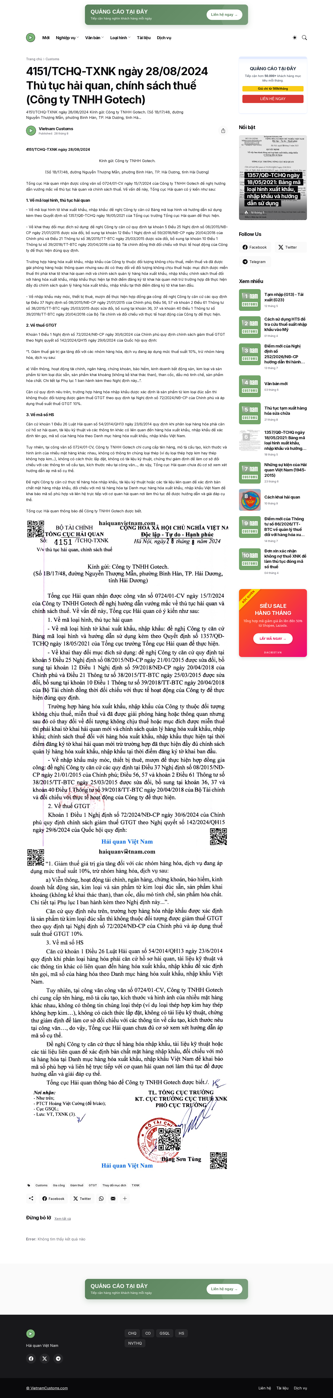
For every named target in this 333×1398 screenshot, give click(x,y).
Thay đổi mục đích (114, 1185)
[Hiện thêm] (125, 1199)
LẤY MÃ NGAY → (273, 638)
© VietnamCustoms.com (47, 1388)
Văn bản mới (275, 383)
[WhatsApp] (101, 1199)
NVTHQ (135, 1343)
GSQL (165, 1333)
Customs (52, 59)
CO (148, 1333)
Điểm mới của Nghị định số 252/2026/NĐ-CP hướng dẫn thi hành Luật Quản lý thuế (282, 354)
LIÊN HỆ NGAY (273, 99)
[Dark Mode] (292, 37)
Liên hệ (264, 1388)
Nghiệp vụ (65, 37)
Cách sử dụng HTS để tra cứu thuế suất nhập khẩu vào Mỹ (285, 324)
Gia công (59, 1185)
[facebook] (31, 1359)
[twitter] (45, 1359)
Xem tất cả (63, 1219)
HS (181, 1333)
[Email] (113, 1199)
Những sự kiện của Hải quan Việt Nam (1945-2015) (285, 470)
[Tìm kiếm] (302, 37)
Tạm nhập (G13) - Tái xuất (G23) (284, 297)
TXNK (136, 1185)
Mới (46, 37)
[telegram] (58, 1359)
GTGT (93, 1185)
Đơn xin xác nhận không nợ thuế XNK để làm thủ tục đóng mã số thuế (285, 559)
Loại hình (118, 37)
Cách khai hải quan (282, 497)
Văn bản (92, 37)
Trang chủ (34, 59)
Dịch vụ (164, 37)
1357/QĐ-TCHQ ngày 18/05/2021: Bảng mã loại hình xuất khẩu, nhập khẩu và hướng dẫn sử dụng (284, 440)
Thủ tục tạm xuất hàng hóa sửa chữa (285, 411)
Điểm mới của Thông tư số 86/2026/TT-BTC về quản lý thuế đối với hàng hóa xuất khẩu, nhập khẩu (284, 526)
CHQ (132, 1333)
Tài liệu (143, 37)
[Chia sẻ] (223, 131)
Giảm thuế (76, 1185)
